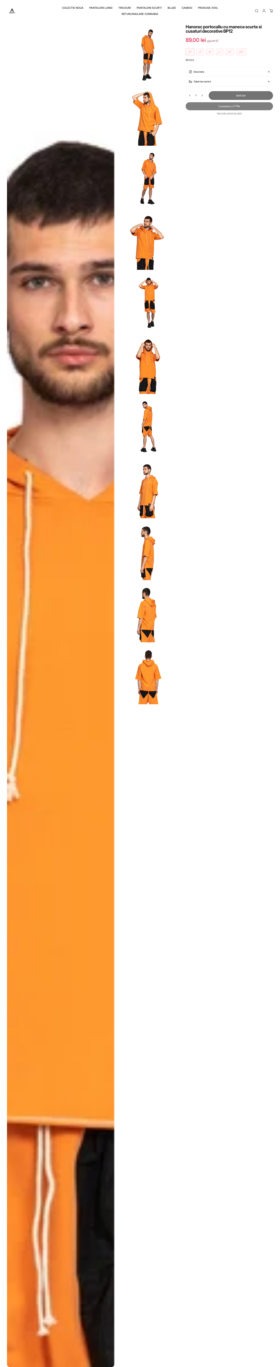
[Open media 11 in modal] (147, 612)
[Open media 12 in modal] (147, 674)
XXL (241, 51)
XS (190, 51)
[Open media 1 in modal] (60, 696)
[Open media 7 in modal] (147, 364)
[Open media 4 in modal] (147, 178)
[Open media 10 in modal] (147, 550)
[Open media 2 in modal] (147, 54)
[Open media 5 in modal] (147, 240)
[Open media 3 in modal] (147, 116)
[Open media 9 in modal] (147, 488)
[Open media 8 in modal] (147, 426)
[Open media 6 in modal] (147, 302)
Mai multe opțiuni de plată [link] (229, 113)
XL (229, 51)
